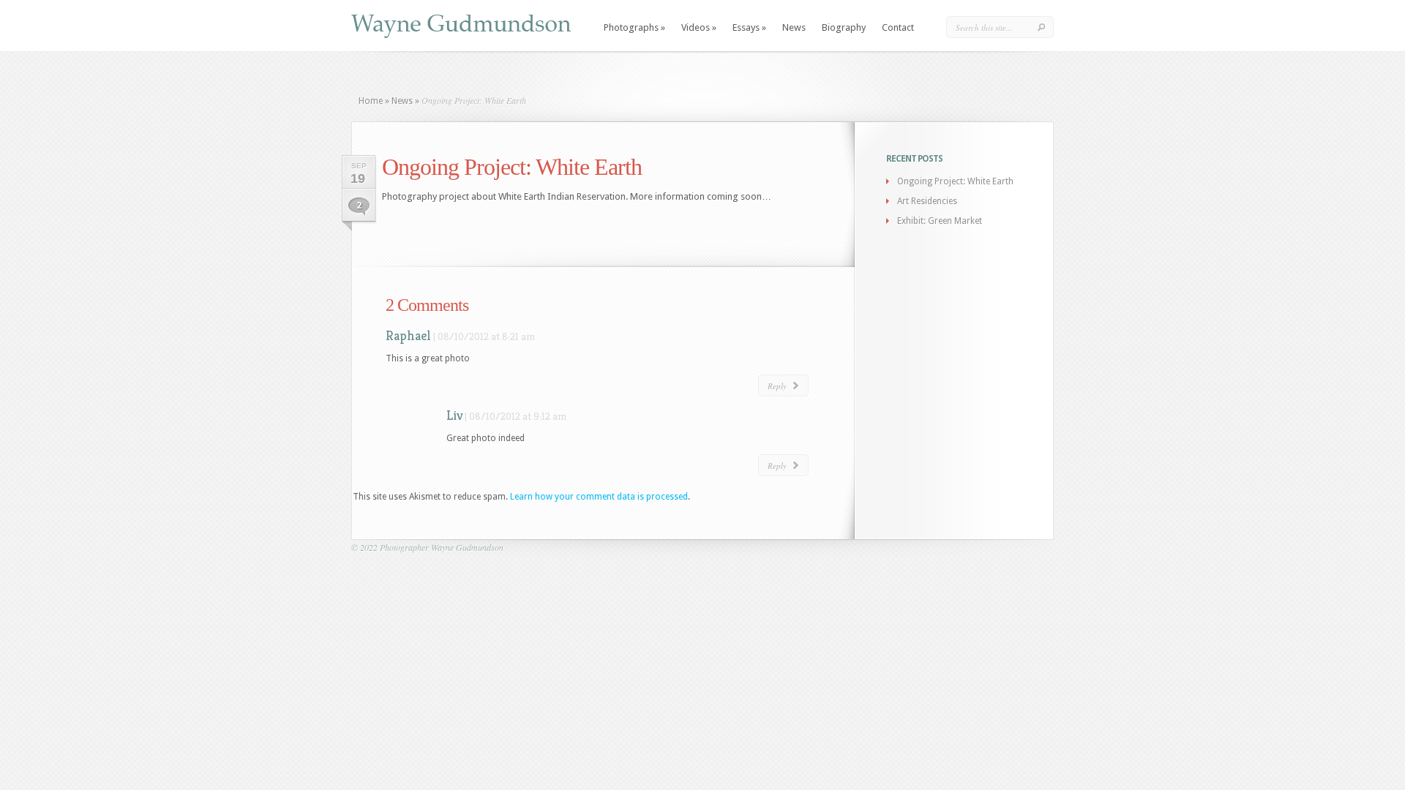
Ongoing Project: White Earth (955, 181)
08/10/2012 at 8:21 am (486, 336)
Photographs (634, 27)
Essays (749, 27)
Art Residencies (927, 201)
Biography (844, 27)
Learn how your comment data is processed (599, 497)
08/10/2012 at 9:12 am (517, 416)
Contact (898, 27)
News (794, 27)
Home (371, 101)
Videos (698, 27)
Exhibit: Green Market (939, 221)
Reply (777, 385)
